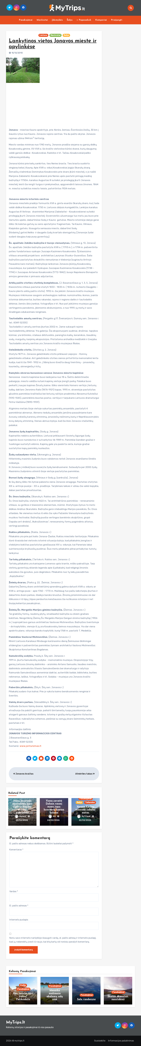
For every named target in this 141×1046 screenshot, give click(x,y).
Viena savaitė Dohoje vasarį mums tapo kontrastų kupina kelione (54, 807)
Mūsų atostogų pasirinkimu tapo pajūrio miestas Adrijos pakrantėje (22, 807)
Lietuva (43, 35)
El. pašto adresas (18, 905)
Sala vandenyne (86, 999)
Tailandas (90, 802)
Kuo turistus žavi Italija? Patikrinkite (23, 996)
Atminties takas (84, 773)
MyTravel (86, 816)
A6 (54, 816)
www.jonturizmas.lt (30, 746)
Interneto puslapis (18, 919)
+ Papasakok (84, 20)
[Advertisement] (54, 104)
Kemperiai (101, 20)
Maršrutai (42, 20)
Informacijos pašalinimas (121, 1040)
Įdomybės (57, 20)
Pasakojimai (25, 20)
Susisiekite (99, 1040)
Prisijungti (116, 20)
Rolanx (23, 816)
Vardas (13, 891)
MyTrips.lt (15, 1022)
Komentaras (16, 849)
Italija (23, 985)
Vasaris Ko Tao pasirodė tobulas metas (85, 810)
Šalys (70, 20)
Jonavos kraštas (24, 773)
